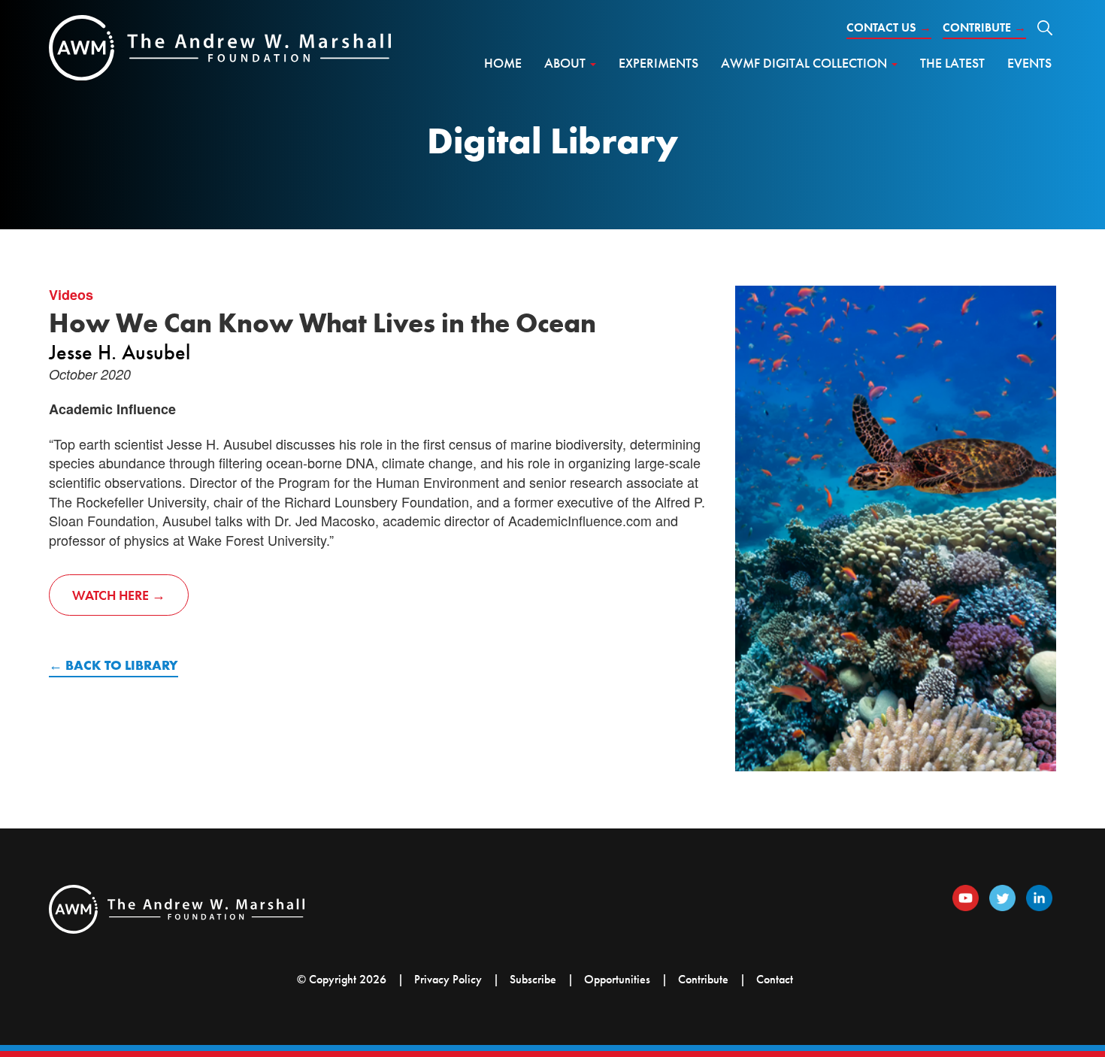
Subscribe (533, 979)
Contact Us (888, 27)
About (566, 62)
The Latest (952, 62)
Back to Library (121, 665)
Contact (774, 979)
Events (1029, 62)
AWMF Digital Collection (805, 62)
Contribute (984, 27)
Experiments (658, 62)
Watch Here (110, 595)
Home (503, 62)
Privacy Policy (448, 979)
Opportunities (617, 979)
